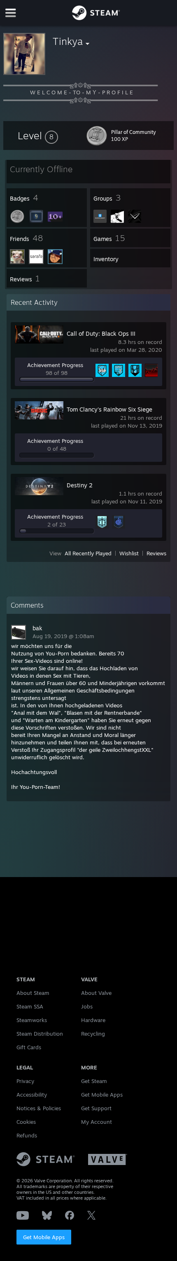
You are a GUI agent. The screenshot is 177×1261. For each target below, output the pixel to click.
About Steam (32, 993)
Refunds (26, 1135)
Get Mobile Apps (44, 1237)
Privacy (25, 1081)
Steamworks (31, 1020)
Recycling (93, 1033)
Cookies (26, 1121)
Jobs (87, 1006)
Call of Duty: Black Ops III (101, 333)
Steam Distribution (39, 1033)
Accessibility (31, 1094)
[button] (38, 135)
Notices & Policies (38, 1108)
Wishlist (129, 553)
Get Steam (94, 1081)
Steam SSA (29, 1006)
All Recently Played (88, 553)
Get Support (96, 1108)
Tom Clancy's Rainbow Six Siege (109, 409)
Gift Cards (28, 1047)
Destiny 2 (80, 485)
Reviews (156, 553)
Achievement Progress (55, 365)
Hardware (93, 1020)
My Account (96, 1121)
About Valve (96, 993)
